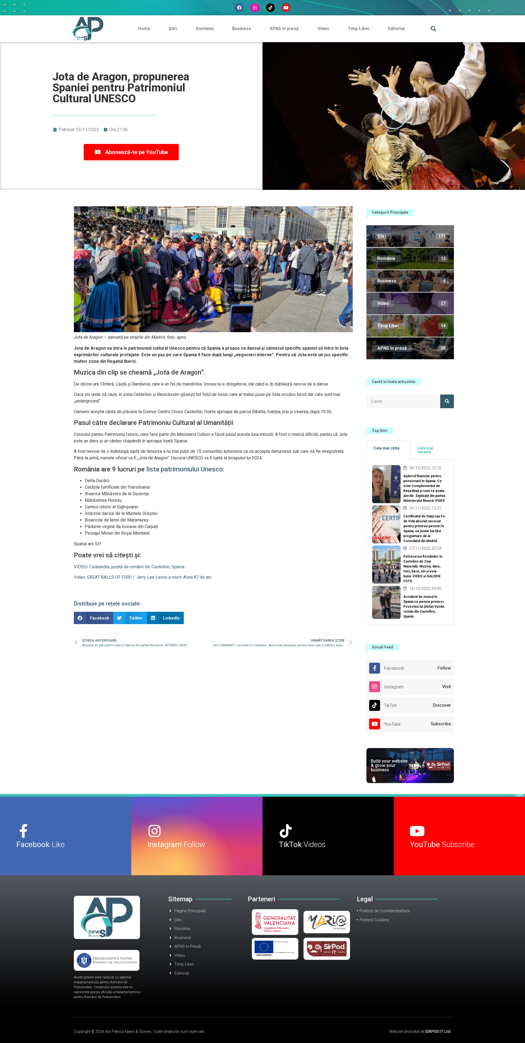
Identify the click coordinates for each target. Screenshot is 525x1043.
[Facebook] (239, 7)
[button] (433, 28)
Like (40, 844)
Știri (173, 28)
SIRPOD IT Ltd (437, 1031)
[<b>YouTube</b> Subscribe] (417, 831)
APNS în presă (284, 28)
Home (144, 28)
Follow (176, 844)
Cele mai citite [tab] (386, 448)
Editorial (396, 28)
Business (241, 28)
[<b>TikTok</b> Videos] (286, 831)
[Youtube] (286, 7)
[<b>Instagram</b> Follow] (154, 831)
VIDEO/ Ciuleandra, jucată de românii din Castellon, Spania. (129, 566)
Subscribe (442, 844)
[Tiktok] (270, 7)
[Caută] (447, 401)
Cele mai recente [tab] (425, 450)
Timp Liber (358, 28)
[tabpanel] (410, 542)
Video (323, 28)
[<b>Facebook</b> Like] (23, 831)
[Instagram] (254, 7)
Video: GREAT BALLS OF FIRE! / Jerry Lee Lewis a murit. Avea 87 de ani (142, 577)
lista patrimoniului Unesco (184, 469)
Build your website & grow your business (389, 765)
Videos (302, 844)
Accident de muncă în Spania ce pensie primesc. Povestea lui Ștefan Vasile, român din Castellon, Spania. (424, 606)
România (205, 28)
